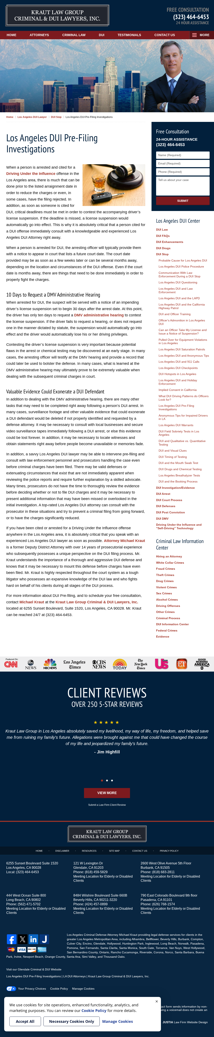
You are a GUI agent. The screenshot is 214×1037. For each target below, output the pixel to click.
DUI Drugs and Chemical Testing (180, 469)
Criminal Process (168, 618)
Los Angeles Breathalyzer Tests (179, 475)
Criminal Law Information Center (180, 544)
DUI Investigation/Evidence (175, 487)
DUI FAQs (163, 235)
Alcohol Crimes (167, 599)
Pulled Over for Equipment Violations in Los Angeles (183, 341)
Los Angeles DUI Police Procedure (181, 266)
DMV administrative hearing (99, 315)
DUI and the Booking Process (178, 481)
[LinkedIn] (33, 939)
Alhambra (138, 939)
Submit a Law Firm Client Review (107, 804)
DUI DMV (162, 518)
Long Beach (168, 943)
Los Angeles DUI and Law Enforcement (176, 290)
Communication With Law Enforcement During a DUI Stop (179, 274)
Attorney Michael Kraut (124, 541)
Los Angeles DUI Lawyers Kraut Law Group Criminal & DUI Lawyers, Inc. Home (57, 16)
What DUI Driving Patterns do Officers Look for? (184, 397)
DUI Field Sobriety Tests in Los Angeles (179, 433)
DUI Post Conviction (170, 512)
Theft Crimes (165, 575)
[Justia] (44, 939)
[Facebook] (11, 939)
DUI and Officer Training (175, 314)
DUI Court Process (169, 500)
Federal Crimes (166, 630)
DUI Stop (162, 254)
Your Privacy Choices (32, 988)
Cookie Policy (59, 988)
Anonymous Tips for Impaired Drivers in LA (183, 417)
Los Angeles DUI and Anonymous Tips (184, 355)
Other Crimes (165, 612)
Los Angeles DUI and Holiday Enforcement (178, 382)
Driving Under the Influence (30, 174)
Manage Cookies (83, 988)
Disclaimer (62, 851)
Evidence (162, 636)
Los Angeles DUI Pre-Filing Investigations (176, 407)
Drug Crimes (165, 581)
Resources (89, 851)
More (204, 35)
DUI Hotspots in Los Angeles (177, 374)
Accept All (25, 1021)
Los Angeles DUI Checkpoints (178, 368)
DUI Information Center (172, 624)
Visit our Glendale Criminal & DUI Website (33, 969)
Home (11, 35)
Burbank (183, 939)
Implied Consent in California (178, 390)
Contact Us (164, 35)
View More (107, 793)
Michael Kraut (31, 602)
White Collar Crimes (170, 562)
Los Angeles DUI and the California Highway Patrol (182, 306)
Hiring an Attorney (169, 556)
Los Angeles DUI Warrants (176, 425)
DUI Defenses (165, 506)
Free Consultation (172, 131)
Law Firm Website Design (185, 1022)
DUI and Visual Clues (173, 450)
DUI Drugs (163, 248)
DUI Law (162, 229)
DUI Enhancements (169, 242)
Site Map (114, 851)
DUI (101, 35)
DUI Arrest (163, 493)
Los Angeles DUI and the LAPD (179, 298)
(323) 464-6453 (191, 17)
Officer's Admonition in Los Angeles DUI (182, 322)
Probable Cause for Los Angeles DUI (183, 260)
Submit (183, 200)
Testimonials (129, 35)
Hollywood (114, 943)
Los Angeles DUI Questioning (178, 282)
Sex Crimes (164, 593)
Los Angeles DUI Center (178, 220)
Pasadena (197, 943)
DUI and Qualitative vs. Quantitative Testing (182, 442)
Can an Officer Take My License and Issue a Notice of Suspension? (183, 331)
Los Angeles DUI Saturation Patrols (182, 349)
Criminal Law (73, 35)
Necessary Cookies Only (71, 1021)
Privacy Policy (169, 851)
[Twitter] (22, 939)
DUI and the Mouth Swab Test (178, 463)
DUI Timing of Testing (173, 457)
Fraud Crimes (165, 568)
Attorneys (39, 35)
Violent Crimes (166, 587)
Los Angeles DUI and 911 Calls (179, 361)
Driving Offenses (168, 606)
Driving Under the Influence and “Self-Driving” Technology (179, 526)
